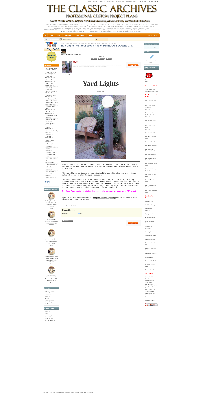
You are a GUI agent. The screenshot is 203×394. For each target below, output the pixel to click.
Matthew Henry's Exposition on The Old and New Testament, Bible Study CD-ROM (51, 240)
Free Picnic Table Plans (150, 145)
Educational (93, 30)
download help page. (120, 181)
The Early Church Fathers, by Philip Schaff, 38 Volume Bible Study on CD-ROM (51, 203)
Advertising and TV (126, 30)
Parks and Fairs (115, 30)
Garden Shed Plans (149, 293)
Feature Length (93, 31)
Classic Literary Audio (106, 31)
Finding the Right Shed (151, 286)
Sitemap (91, 392)
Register (156, 35)
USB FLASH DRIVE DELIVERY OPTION (56, 25)
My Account (80, 35)
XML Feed (86, 392)
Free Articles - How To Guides (132, 31)
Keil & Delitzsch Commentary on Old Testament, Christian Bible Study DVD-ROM (51, 277)
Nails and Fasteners (150, 239)
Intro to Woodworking (150, 295)
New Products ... (49, 183)
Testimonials (129, 1)
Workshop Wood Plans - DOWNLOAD (144, 26)
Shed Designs (148, 282)
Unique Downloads (125, 28)
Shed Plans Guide (149, 291)
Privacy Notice (48, 292)
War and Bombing (104, 30)
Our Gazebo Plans (149, 287)
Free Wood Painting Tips (151, 260)
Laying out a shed (149, 214)
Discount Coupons (49, 301)
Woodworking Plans (150, 289)
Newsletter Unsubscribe (50, 303)
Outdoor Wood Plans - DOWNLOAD (74, 43)
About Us (94, 1)
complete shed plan (111, 183)
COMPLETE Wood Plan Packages (79, 25)
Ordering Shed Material (151, 235)
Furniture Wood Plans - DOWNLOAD (99, 26)
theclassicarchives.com (61, 392)
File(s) (81, 213)
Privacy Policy (110, 1)
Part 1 (146, 102)
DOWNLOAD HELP (154, 1)
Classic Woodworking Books (141, 28)
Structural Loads (149, 257)
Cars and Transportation (152, 30)
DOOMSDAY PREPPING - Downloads (55, 30)
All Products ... (48, 184)
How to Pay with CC (143, 1)
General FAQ (102, 1)
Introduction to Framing (151, 253)
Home (89, 1)
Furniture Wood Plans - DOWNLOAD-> (51, 99)
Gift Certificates (118, 31)
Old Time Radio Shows (97, 28)
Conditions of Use (49, 294)
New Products (55, 35)
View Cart (92, 35)
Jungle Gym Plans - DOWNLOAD (57, 26)
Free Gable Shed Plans (150, 100)
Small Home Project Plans (81, 28)
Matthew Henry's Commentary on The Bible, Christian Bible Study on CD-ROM (51, 222)
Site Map (47, 298)
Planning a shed (149, 201)
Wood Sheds (148, 278)
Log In (148, 35)
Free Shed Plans (149, 284)
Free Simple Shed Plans (151, 133)
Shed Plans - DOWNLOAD (98, 25)
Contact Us (47, 296)
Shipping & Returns (49, 291)
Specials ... (47, 181)
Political (85, 31)
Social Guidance (138, 30)
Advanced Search (67, 39)
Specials (68, 35)
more (55, 189)
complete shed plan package (104, 198)
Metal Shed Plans (149, 280)
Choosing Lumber (149, 232)
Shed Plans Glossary (150, 205)
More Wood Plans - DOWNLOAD (63, 28)
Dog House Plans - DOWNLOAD (77, 26)
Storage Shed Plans (150, 277)
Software (86, 30)
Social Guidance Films (150, 296)
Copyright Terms (120, 1)
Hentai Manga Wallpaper (75, 30)
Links (134, 1)
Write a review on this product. (151, 61)
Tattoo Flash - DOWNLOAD (134, 25)
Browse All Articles (149, 300)
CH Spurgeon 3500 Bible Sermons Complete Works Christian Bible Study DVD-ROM (51, 259)
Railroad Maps (77, 31)
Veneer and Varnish (150, 269)
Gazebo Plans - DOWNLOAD (116, 25)
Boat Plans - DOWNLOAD (150, 25)
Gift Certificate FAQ (49, 300)
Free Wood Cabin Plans (151, 142)
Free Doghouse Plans (150, 154)
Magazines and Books (112, 28)
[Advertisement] (51, 355)
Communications (67, 31)
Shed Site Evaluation (150, 217)
